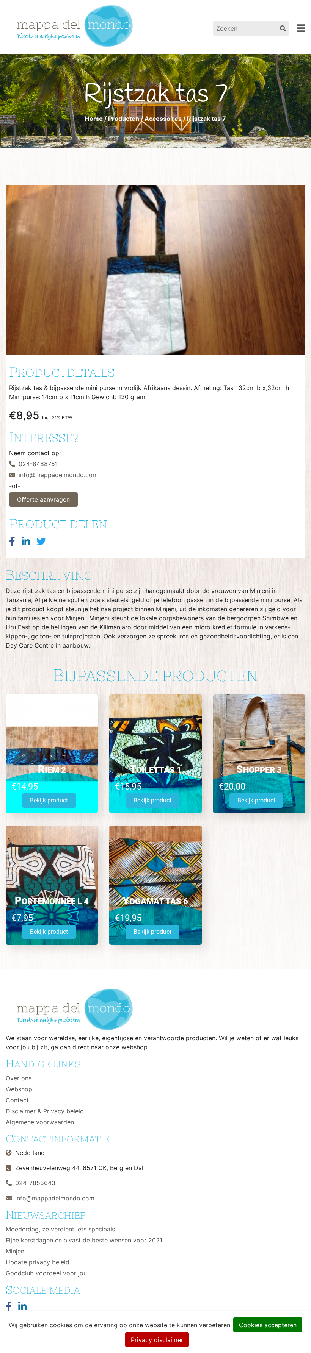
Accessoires (163, 118)
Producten (123, 118)
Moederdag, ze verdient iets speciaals (60, 1229)
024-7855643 (35, 1183)
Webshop (19, 1089)
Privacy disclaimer (157, 1340)
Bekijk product (49, 800)
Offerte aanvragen (43, 499)
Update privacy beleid (37, 1262)
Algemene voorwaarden (40, 1122)
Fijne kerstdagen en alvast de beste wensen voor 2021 (84, 1240)
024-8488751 (38, 464)
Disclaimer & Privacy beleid (45, 1111)
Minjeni (16, 1251)
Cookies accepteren (268, 1325)
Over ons (18, 1078)
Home (94, 118)
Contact (17, 1100)
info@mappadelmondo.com (58, 475)
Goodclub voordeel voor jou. (47, 1273)
